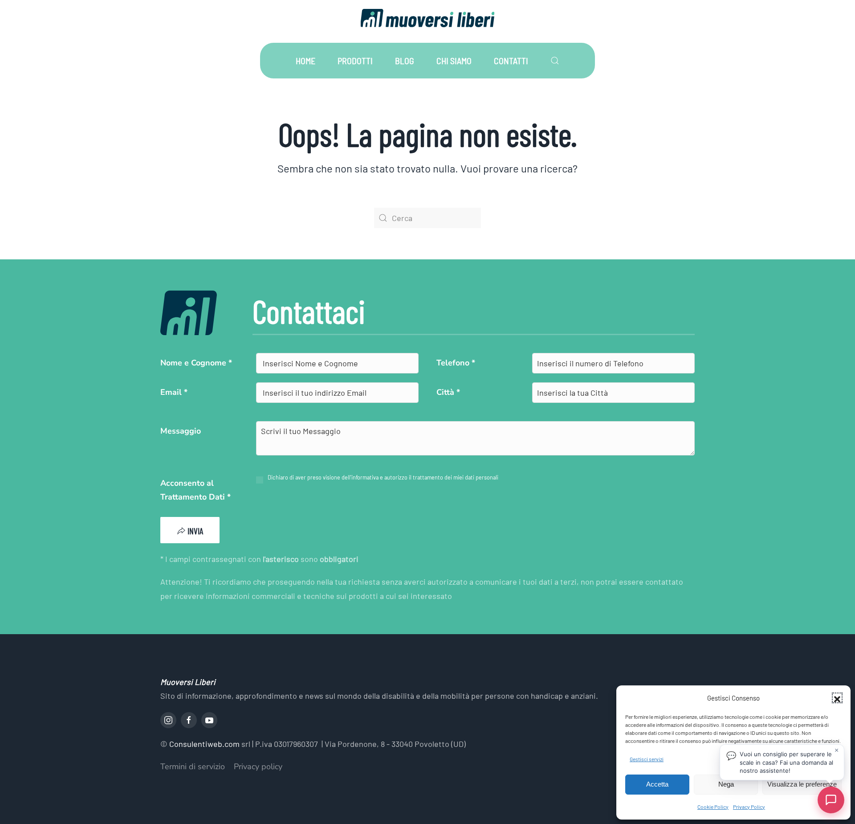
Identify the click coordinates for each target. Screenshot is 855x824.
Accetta (657, 784)
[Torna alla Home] (427, 18)
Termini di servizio (192, 766)
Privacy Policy (749, 807)
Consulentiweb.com (204, 744)
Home (305, 60)
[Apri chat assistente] (831, 800)
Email (173, 392)
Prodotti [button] (355, 60)
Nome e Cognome (196, 362)
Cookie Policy (713, 807)
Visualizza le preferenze (802, 784)
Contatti (511, 60)
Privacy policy (258, 766)
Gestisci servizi (647, 759)
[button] (837, 697)
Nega (726, 784)
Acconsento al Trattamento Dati (195, 490)
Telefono (455, 362)
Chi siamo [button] (454, 60)
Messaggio (180, 431)
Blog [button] (404, 60)
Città (448, 392)
